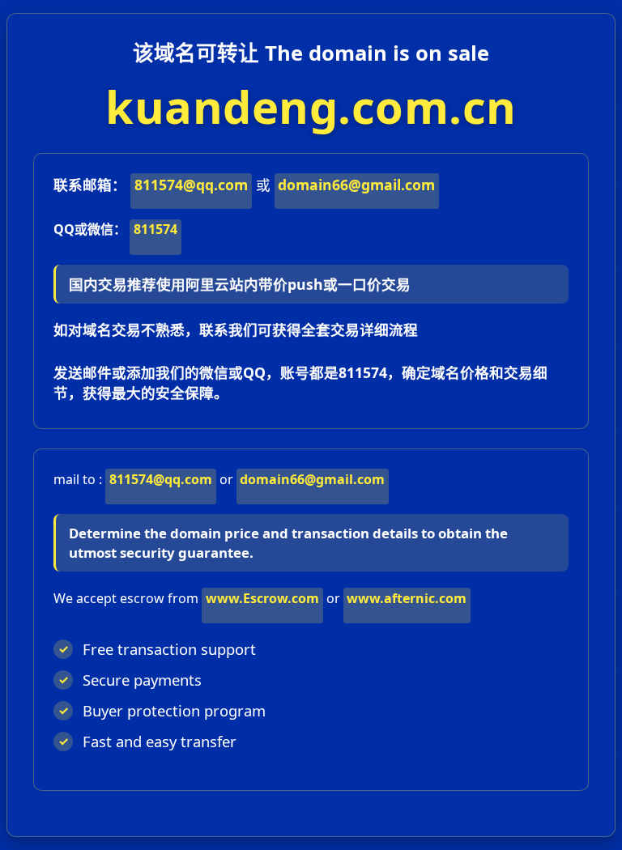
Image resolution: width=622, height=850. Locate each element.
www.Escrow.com (262, 598)
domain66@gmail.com (356, 184)
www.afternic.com (406, 598)
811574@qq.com (191, 184)
